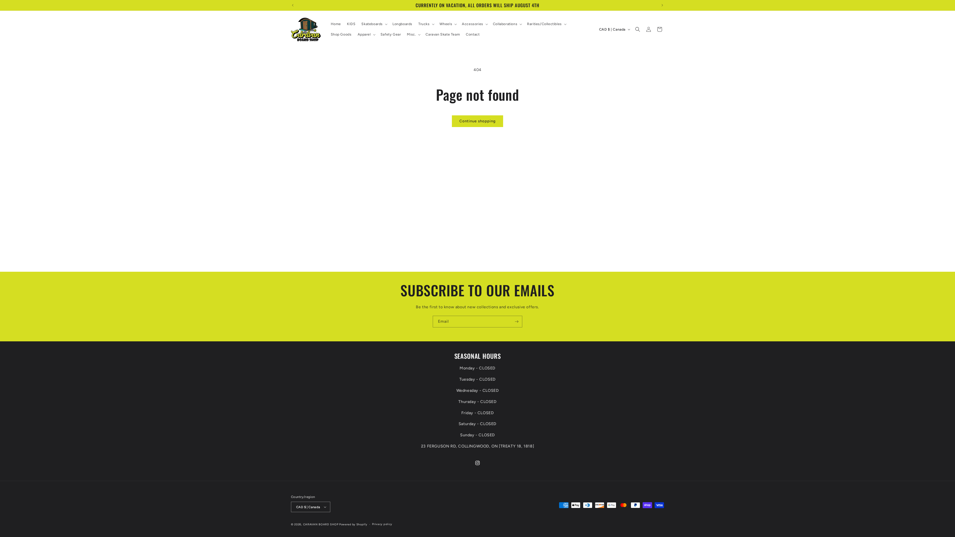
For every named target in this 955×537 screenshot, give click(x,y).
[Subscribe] (516, 321)
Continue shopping (477, 121)
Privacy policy (382, 524)
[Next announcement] (662, 5)
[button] (373, 24)
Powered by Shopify (353, 524)
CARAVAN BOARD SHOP (320, 524)
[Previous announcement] (292, 5)
